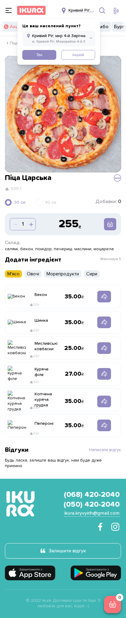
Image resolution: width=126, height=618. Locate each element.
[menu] (8, 10)
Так (39, 55)
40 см (50, 202)
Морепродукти (62, 273)
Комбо (101, 26)
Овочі (33, 273)
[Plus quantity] (15, 224)
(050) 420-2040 (92, 504)
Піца (14, 43)
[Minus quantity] (30, 224)
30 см (19, 202)
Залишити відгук (67, 550)
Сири (91, 273)
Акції (15, 26)
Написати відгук (105, 450)
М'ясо (13, 273)
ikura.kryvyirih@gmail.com (92, 513)
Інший (78, 55)
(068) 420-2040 (92, 494)
